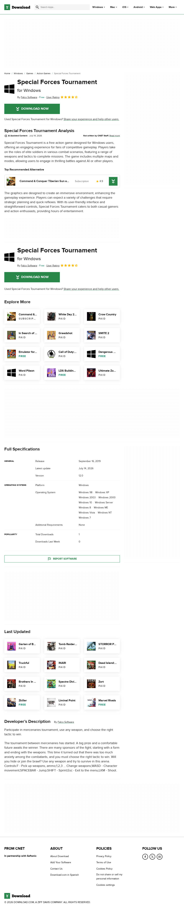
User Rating (52, 97)
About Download (59, 856)
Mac (112, 7)
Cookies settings (105, 884)
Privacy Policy (103, 856)
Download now (35, 109)
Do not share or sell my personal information (109, 876)
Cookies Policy (104, 868)
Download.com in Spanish (64, 874)
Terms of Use (103, 862)
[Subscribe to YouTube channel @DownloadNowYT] (159, 857)
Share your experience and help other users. (91, 119)
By (27, 97)
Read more (114, 135)
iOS (124, 7)
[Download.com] (17, 7)
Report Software (65, 558)
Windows (97, 7)
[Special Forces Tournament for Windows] (9, 89)
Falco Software (66, 722)
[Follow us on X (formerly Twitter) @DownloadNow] (152, 857)
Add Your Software (60, 862)
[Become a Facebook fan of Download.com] (145, 857)
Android (138, 7)
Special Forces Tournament (57, 85)
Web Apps (156, 7)
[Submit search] (37, 7)
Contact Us (56, 868)
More (172, 7)
